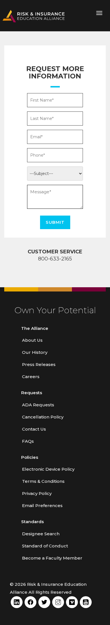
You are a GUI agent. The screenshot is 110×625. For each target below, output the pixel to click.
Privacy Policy (37, 493)
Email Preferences (42, 505)
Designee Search (41, 533)
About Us (32, 340)
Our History (34, 352)
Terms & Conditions (43, 481)
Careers (30, 376)
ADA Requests (38, 404)
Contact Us (34, 429)
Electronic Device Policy (48, 469)
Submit (55, 222)
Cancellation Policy (42, 417)
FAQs (28, 441)
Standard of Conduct (45, 546)
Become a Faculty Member (52, 558)
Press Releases (39, 364)
